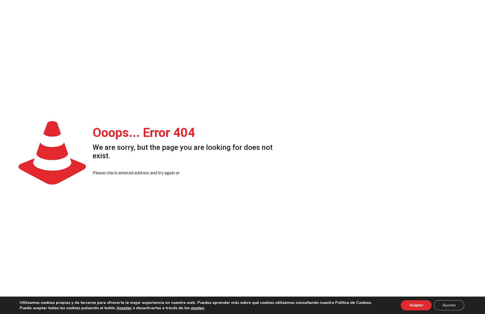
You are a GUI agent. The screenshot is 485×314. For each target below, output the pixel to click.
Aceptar (124, 307)
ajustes (197, 307)
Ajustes (449, 305)
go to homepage (207, 172)
